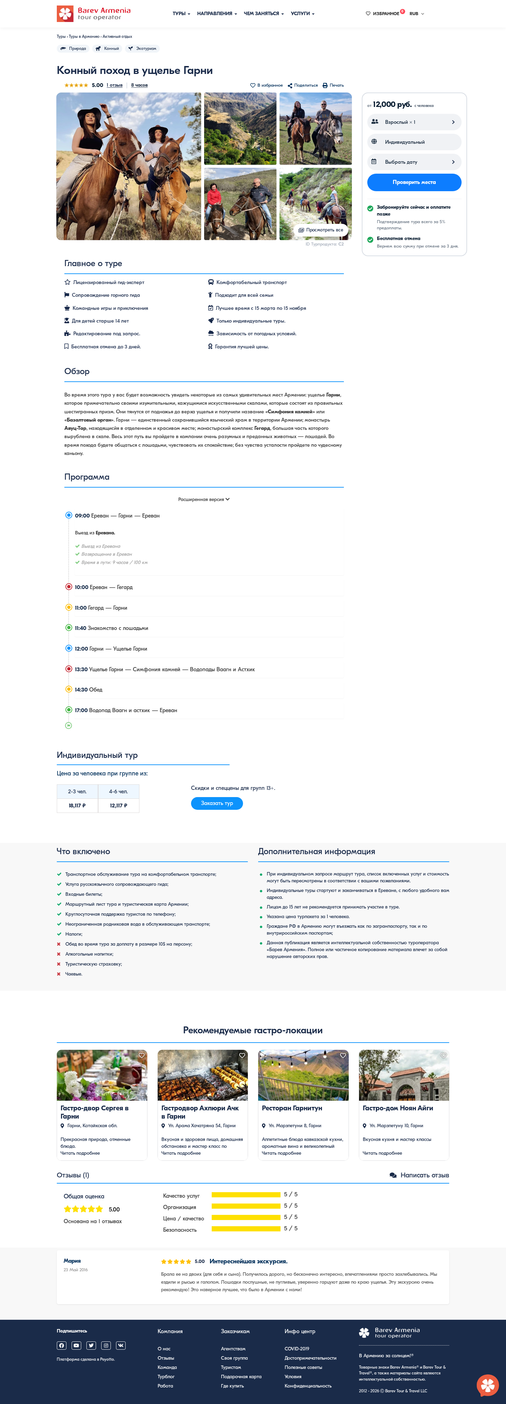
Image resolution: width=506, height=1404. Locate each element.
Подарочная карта (241, 1377)
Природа (77, 48)
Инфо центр (300, 1331)
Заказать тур (217, 803)
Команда (167, 1367)
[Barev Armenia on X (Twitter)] (91, 1345)
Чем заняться (262, 14)
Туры (180, 14)
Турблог (166, 1377)
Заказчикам (235, 1331)
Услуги (301, 14)
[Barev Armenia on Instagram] (106, 1345)
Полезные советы (303, 1367)
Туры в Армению (84, 36)
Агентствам (233, 1349)
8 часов (139, 85)
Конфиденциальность (308, 1386)
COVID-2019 (297, 1349)
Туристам (231, 1367)
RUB (414, 13)
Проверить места (414, 182)
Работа (165, 1386)
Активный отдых (117, 36)
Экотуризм (146, 48)
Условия (293, 1377)
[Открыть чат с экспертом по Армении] (488, 1386)
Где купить (232, 1386)
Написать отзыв (424, 1175)
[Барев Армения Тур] (94, 13)
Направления (215, 14)
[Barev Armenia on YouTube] (76, 1345)
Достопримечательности (311, 1358)
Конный (111, 48)
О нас (164, 1349)
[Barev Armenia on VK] (121, 1345)
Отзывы (166, 1358)
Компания (170, 1331)
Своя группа (234, 1358)
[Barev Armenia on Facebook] (61, 1345)
